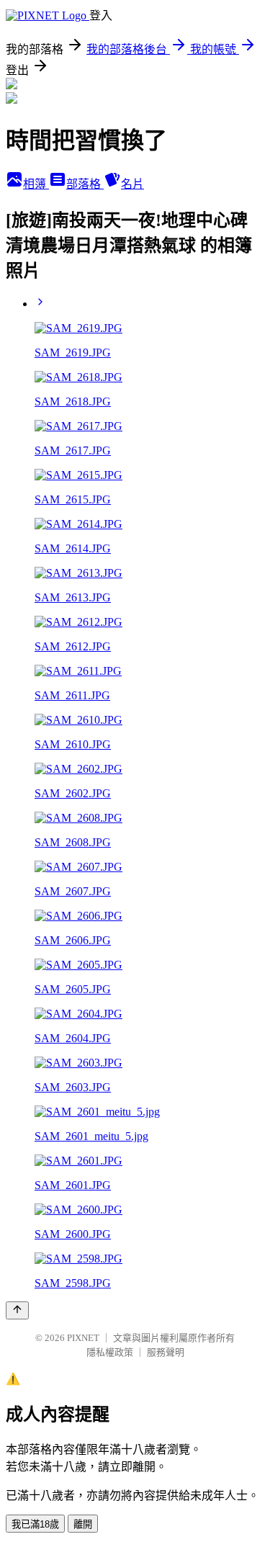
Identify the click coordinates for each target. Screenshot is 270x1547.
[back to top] (17, 1310)
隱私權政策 (109, 1352)
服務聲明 (165, 1352)
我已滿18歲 (35, 1524)
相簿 (36, 184)
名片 (132, 184)
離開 (82, 1524)
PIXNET (83, 1337)
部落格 (85, 184)
